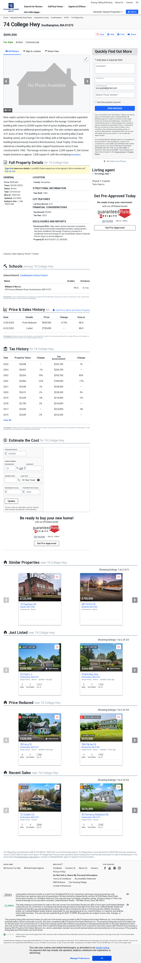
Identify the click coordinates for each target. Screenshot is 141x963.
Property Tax (31, 488)
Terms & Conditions (62, 878)
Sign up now (10, 171)
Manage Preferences (80, 958)
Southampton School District (34, 275)
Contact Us (70, 868)
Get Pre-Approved (114, 227)
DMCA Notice (59, 882)
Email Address (101, 86)
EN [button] (137, 2)
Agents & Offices (77, 6)
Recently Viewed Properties (107, 12)
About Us (119, 2)
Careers (129, 2)
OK (102, 958)
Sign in (8, 168)
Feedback (57, 868)
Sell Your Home (55, 6)
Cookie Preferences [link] (62, 886)
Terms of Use (120, 152)
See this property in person (109, 102)
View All (7, 420)
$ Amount (29, 464)
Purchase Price (11, 449)
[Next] (135, 600)
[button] (132, 12)
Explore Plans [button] (21, 936)
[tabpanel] (46, 84)
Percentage (9, 464)
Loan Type (24, 476)
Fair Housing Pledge (78, 882)
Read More (76, 155)
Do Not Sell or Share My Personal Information (75, 875)
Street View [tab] (53, 51)
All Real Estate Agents (34, 868)
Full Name (100, 78)
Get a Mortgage (32, 12)
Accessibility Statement (85, 878)
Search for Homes (33, 6)
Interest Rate (10, 476)
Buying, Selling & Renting (101, 2)
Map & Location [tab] (33, 51)
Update (11, 501)
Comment (101, 66)
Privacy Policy (59, 871)
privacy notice (102, 947)
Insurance (12, 488)
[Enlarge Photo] (86, 59)
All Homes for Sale (12, 868)
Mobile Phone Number (107, 95)
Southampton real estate (27, 857)
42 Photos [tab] (13, 51)
